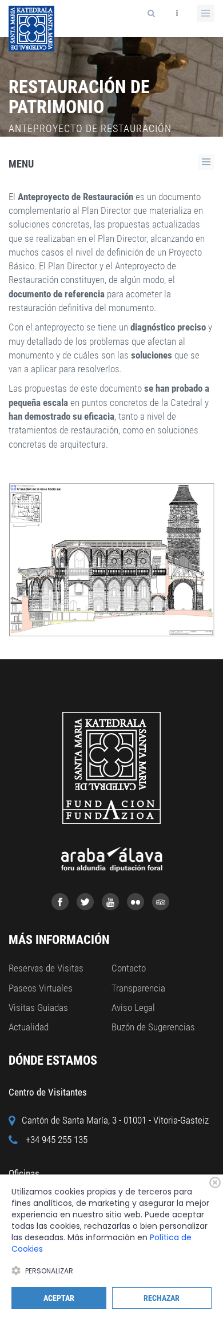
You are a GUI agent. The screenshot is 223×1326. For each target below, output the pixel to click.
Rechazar (162, 1298)
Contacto (129, 968)
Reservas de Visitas (46, 968)
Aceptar (58, 1298)
